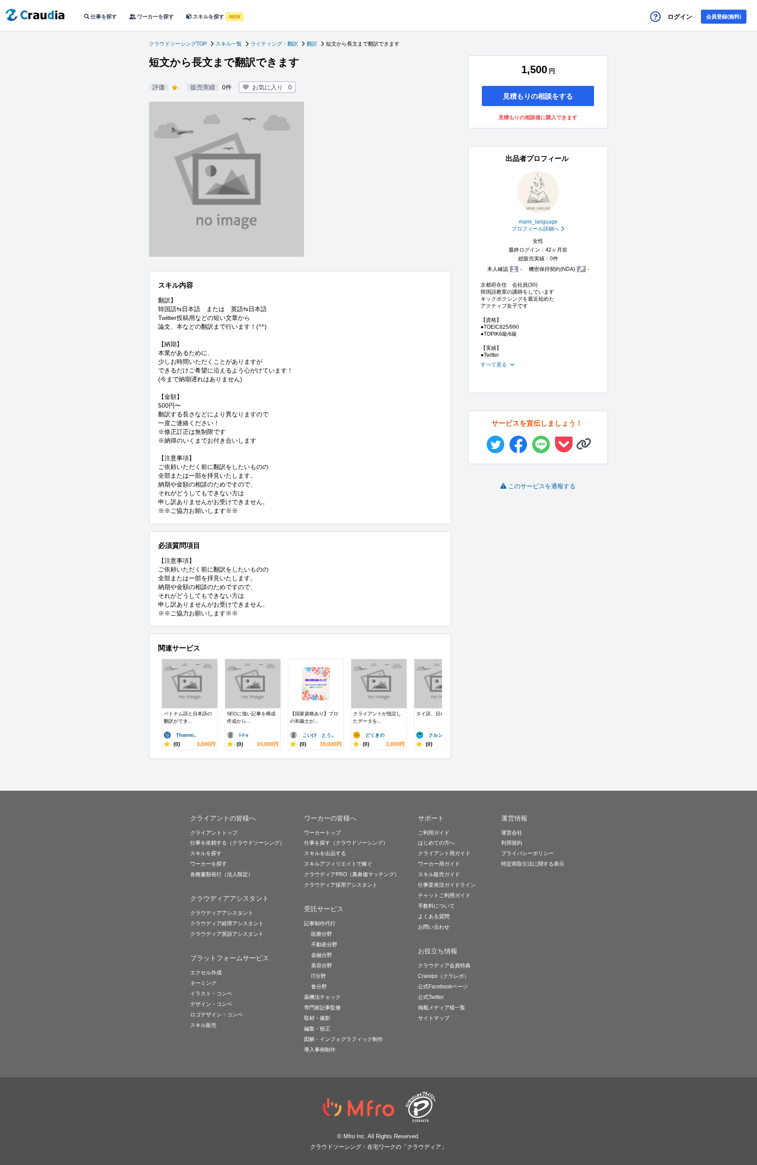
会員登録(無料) (723, 17)
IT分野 (318, 976)
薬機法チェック (322, 997)
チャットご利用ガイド (444, 895)
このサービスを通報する (542, 486)
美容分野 (321, 966)
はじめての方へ (436, 843)
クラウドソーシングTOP (178, 44)
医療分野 (321, 934)
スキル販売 (203, 1025)
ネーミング (203, 983)
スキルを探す (215, 17)
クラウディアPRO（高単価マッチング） (352, 874)
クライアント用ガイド (444, 853)
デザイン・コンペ (211, 1004)
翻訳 (312, 44)
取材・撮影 (317, 1018)
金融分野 (321, 955)
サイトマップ (433, 1018)
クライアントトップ (213, 833)
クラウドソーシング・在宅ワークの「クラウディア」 (378, 1147)
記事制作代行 (320, 923)
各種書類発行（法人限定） (221, 874)
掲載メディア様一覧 (441, 1008)
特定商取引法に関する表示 (532, 864)
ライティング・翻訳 (274, 44)
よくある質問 (433, 916)
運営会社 (511, 833)
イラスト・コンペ (211, 994)
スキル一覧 (229, 44)
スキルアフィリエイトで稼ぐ (338, 864)
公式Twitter (431, 997)
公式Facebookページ (443, 987)
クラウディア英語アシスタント (227, 934)
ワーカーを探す (155, 17)
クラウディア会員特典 (444, 966)
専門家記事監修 (322, 1008)
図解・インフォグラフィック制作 (343, 1039)
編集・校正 (317, 1029)
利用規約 (511, 843)
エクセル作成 (206, 973)
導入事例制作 (320, 1050)
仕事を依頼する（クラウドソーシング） (237, 843)
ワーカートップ (322, 833)
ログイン (680, 16)
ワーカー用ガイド (439, 864)
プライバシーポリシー (527, 853)
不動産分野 (324, 944)
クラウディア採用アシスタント (341, 885)
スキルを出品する (325, 853)
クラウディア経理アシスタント (227, 923)
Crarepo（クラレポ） (443, 976)
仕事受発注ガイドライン (447, 885)
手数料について (436, 906)
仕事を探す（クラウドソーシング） (346, 843)
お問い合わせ (433, 927)
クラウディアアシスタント (221, 913)
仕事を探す (103, 17)
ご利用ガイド (433, 833)
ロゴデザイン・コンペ (216, 1015)
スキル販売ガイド (439, 874)
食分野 (319, 987)
